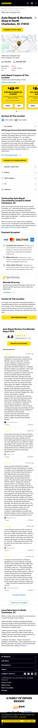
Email (8, 105)
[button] (2, 723)
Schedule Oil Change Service (15, 160)
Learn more (22, 717)
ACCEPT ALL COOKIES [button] (28, 721)
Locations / (11, 8)
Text (19, 105)
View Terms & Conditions (12, 100)
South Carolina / (20, 8)
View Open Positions (19, 317)
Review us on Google (19, 343)
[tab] (16, 111)
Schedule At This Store (12, 29)
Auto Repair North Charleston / (11, 10)
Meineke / (4, 8)
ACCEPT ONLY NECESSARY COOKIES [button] (11, 721)
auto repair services (8, 227)
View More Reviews (19, 595)
